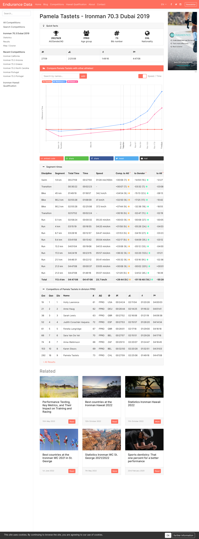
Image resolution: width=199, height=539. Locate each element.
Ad (196, 72)
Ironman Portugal (11, 72)
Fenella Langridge (72, 328)
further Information (183, 535)
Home (38, 4)
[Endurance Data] (17, 4)
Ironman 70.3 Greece (12, 64)
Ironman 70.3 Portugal (13, 76)
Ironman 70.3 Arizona (13, 60)
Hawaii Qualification (76, 4)
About (92, 4)
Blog (45, 4)
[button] (52, 158)
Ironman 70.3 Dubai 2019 (16, 33)
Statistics (7, 37)
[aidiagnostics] (182, 41)
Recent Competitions (14, 52)
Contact (101, 4)
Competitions (57, 4)
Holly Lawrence (71, 302)
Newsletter (191, 4)
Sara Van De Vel (71, 335)
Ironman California (11, 56)
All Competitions (11, 22)
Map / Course (9, 45)
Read (72, 421)
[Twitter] (176, 4)
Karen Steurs (69, 348)
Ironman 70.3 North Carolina (16, 68)
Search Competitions (14, 26)
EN (163, 4)
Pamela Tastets (71, 355)
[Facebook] (171, 4)
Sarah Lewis (69, 315)
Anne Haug (69, 308)
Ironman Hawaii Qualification (11, 84)
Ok (168, 535)
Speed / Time (154, 76)
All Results (50, 362)
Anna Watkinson (71, 342)
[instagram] (180, 4)
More (157, 421)
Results (6, 41)
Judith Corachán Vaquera (76, 322)
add (83, 76)
